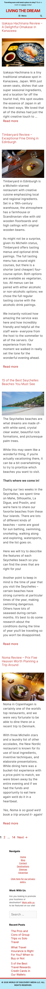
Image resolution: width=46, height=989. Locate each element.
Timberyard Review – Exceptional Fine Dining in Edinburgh (20, 138)
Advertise (23, 872)
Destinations (23, 866)
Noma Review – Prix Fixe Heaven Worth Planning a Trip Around (20, 661)
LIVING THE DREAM (23, 10)
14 (14, 837)
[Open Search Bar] (42, 15)
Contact (23, 863)
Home (23, 857)
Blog (23, 860)
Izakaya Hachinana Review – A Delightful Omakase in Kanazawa (22, 26)
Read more (10, 121)
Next (22, 837)
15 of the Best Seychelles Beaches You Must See (20, 382)
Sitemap (23, 869)
